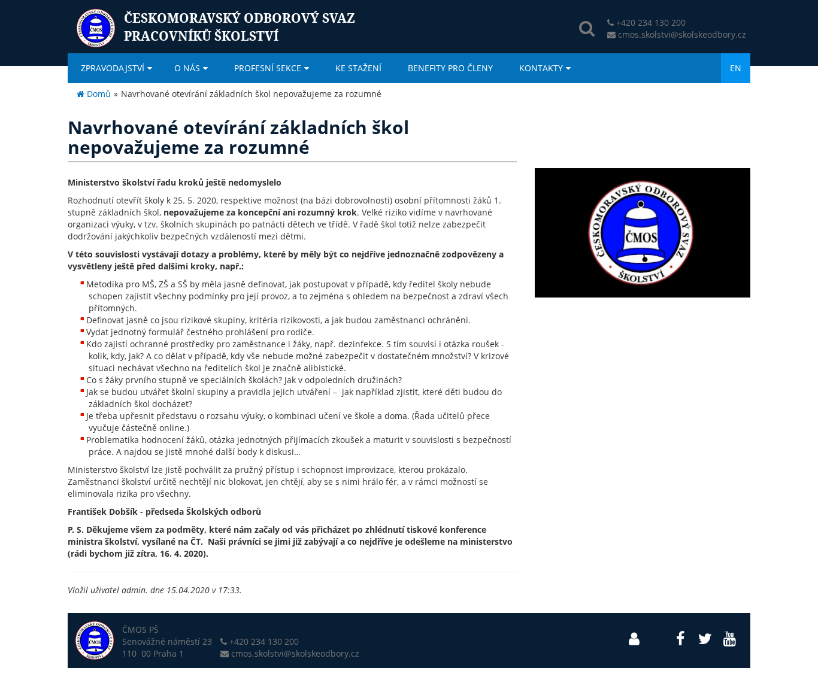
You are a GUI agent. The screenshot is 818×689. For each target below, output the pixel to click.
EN (735, 68)
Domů (97, 93)
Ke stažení (358, 68)
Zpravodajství (112, 68)
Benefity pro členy (450, 68)
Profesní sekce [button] (267, 68)
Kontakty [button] (541, 68)
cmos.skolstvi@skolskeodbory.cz (682, 34)
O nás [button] (187, 68)
